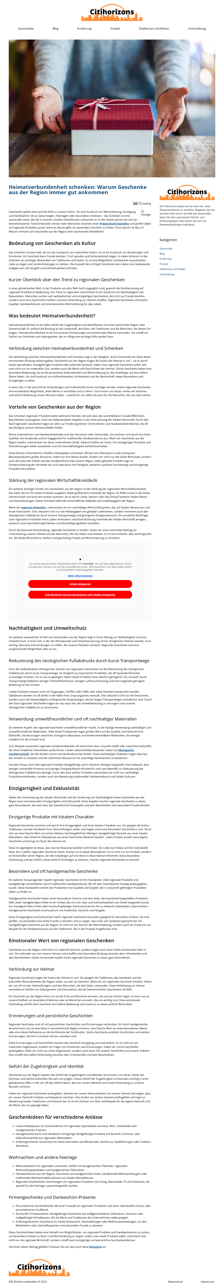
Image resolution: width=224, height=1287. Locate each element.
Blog (55, 28)
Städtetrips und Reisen (154, 28)
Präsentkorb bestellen (114, 223)
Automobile (26, 28)
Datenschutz (175, 1281)
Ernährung (84, 28)
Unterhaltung (197, 28)
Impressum (207, 1281)
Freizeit (115, 28)
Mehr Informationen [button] (80, 575)
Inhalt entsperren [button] (80, 584)
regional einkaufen (33, 507)
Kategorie (95, 1246)
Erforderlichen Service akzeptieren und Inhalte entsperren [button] (80, 594)
